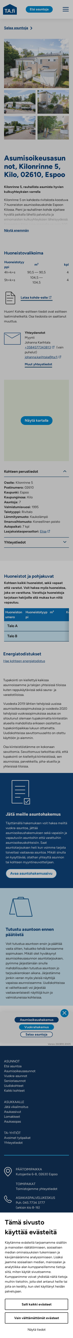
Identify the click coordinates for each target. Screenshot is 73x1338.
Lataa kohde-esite (34, 298)
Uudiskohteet (14, 1086)
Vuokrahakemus (36, 1027)
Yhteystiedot (13, 1143)
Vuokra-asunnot (15, 1076)
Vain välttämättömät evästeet (36, 1318)
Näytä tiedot (37, 1329)
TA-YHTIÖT (12, 1133)
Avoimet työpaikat (17, 1138)
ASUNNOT (12, 1061)
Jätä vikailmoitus (16, 1107)
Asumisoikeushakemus (36, 1020)
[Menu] (65, 9)
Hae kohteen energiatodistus (24, 661)
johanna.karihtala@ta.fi (47, 357)
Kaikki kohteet (14, 1090)
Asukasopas (12, 1121)
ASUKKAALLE (14, 1102)
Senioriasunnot (15, 1081)
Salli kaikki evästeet (37, 1304)
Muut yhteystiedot (38, 364)
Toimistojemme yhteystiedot (36, 1189)
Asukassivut (12, 1112)
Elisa (45, 531)
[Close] (64, 1013)
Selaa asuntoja (36, 1034)
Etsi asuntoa (12, 1066)
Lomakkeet (12, 1117)
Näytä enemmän (16, 230)
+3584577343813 (40, 347)
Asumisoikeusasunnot (19, 1071)
